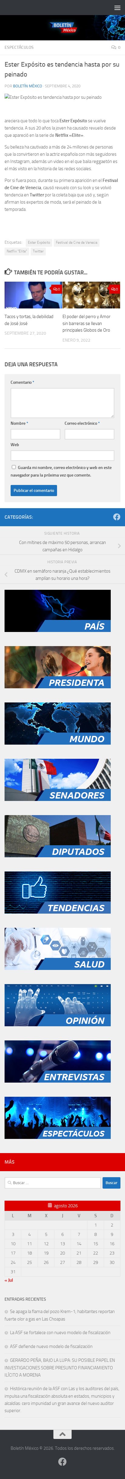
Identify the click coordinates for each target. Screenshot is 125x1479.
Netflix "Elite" (17, 251)
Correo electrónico (82, 423)
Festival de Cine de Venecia (76, 242)
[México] (58, 630)
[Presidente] (58, 686)
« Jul (9, 1280)
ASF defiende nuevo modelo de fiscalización (51, 1346)
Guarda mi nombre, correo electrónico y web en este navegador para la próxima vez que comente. (61, 471)
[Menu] (117, 7)
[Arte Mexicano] (58, 912)
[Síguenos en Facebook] (116, 517)
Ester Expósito (39, 242)
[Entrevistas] (58, 1081)
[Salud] (58, 968)
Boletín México (27, 86)
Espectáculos (19, 47)
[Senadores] (58, 799)
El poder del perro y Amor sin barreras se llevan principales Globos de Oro (86, 323)
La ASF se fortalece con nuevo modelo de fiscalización (60, 1332)
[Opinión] (58, 1024)
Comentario (22, 382)
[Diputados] (58, 855)
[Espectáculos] (58, 1137)
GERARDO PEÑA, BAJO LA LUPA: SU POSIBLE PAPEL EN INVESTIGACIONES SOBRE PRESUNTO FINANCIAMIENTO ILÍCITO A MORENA (60, 1368)
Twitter (38, 251)
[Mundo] (58, 743)
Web (15, 444)
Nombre (19, 423)
